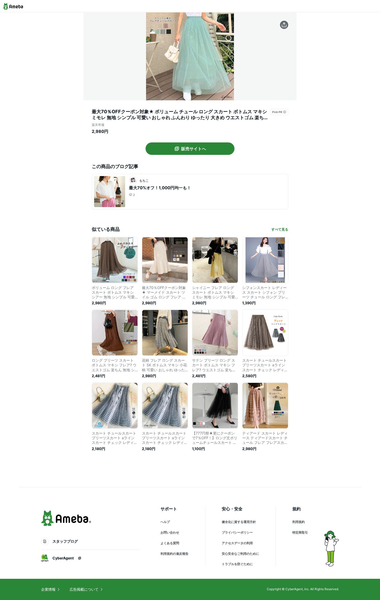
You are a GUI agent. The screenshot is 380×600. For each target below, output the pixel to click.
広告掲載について (84, 589)
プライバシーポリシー (237, 532)
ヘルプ (165, 522)
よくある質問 (170, 543)
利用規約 (298, 522)
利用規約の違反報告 (174, 554)
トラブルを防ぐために (237, 564)
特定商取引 (300, 532)
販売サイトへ (193, 148)
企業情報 (48, 589)
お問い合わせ (170, 532)
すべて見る (279, 229)
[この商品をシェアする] (284, 25)
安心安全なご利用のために (240, 554)
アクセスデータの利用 (237, 543)
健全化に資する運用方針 (239, 522)
